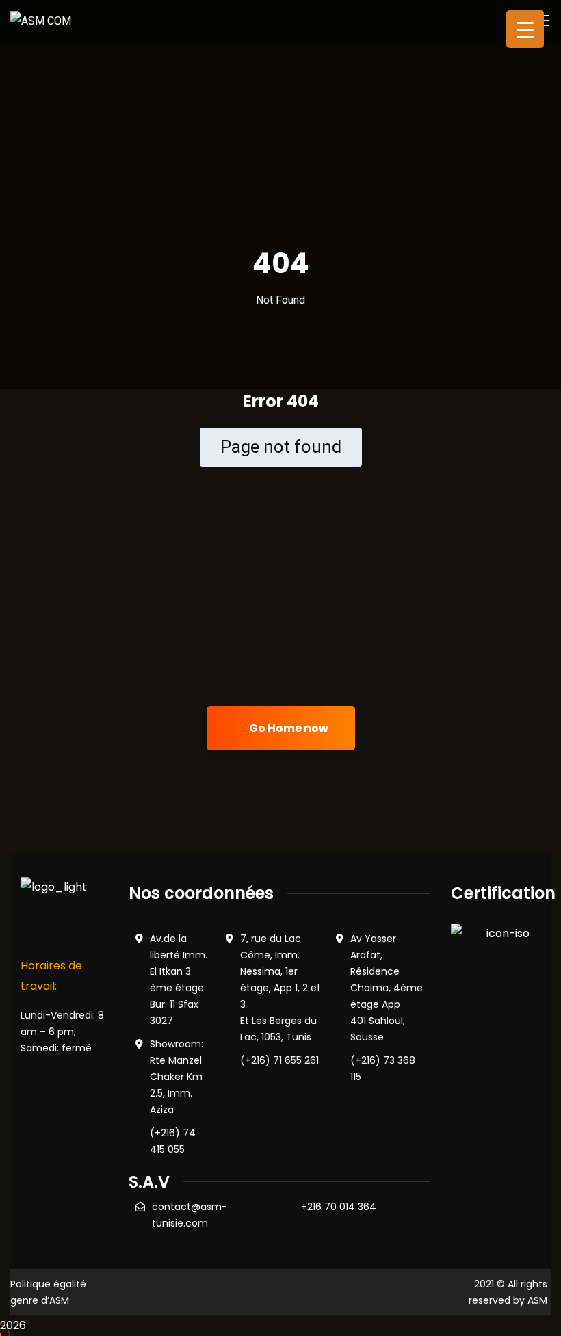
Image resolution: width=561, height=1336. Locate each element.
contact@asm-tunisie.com (189, 1215)
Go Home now (287, 728)
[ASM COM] (40, 20)
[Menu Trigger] (525, 29)
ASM (537, 1300)
